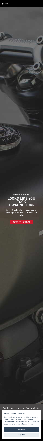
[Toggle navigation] (39, 3)
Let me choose (27, 424)
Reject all (21, 435)
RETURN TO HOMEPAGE (21, 222)
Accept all (21, 429)
